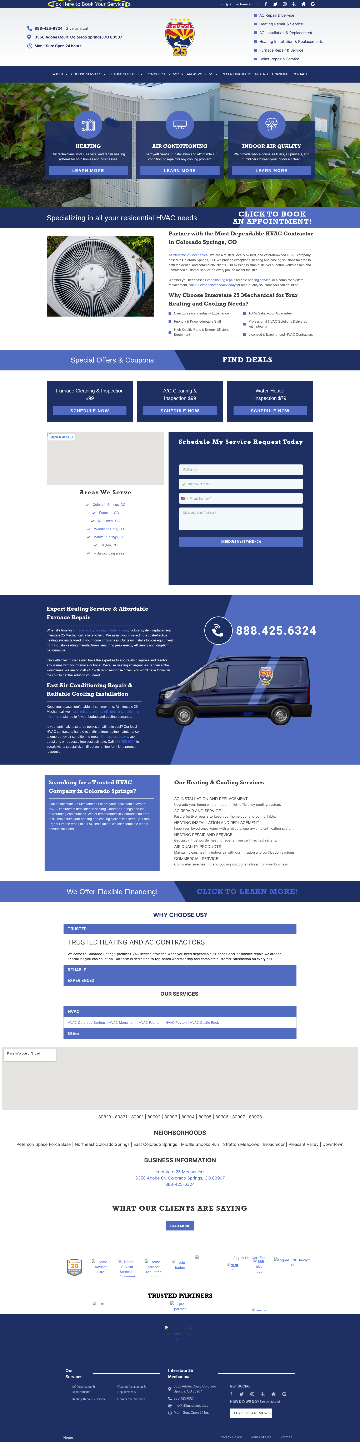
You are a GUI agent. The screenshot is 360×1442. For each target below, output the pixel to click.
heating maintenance (110, 630)
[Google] (313, 4)
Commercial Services (164, 74)
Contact (300, 74)
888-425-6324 (125, 741)
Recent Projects (236, 74)
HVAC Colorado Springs (87, 1022)
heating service (259, 280)
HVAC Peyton (176, 1022)
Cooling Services (86, 74)
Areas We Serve (200, 74)
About (58, 74)
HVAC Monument (122, 1022)
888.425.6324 (276, 630)
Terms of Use (260, 1437)
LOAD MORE (180, 1226)
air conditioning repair (218, 280)
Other (73, 1033)
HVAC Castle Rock (204, 1022)
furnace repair (83, 630)
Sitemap (286, 1437)
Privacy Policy (231, 1437)
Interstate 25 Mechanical (190, 255)
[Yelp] (294, 4)
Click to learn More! (247, 892)
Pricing (261, 74)
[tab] (180, 929)
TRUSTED (77, 928)
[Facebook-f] (266, 4)
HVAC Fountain (150, 1022)
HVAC (74, 1011)
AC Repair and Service (197, 810)
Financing (280, 74)
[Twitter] (275, 4)
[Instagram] (285, 4)
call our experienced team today (212, 285)
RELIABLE (77, 969)
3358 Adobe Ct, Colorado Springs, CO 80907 (180, 1178)
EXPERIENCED (81, 980)
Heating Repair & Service (89, 1399)
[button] (88, 170)
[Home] (303, 4)
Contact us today (113, 736)
